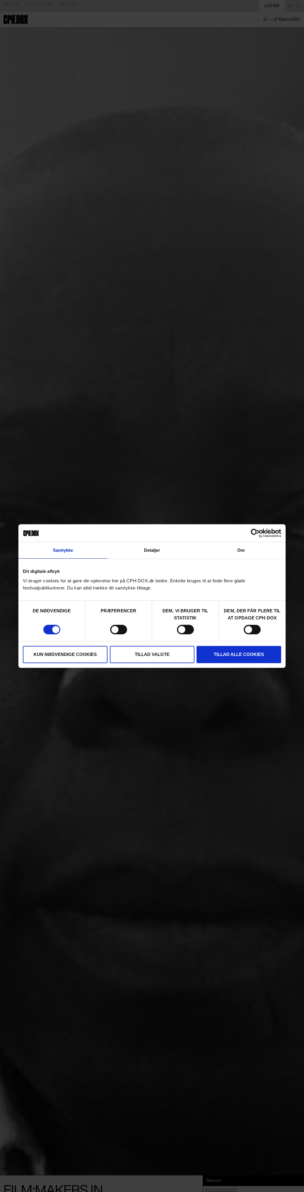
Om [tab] (241, 550)
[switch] (118, 629)
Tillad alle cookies (239, 654)
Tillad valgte (152, 654)
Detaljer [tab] (152, 550)
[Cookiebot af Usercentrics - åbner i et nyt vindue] (255, 533)
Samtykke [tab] (63, 550)
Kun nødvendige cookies (65, 654)
